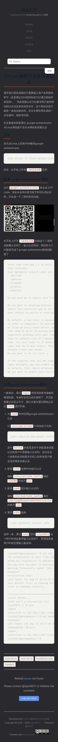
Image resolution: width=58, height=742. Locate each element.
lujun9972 (35, 722)
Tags (29, 31)
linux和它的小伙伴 (45, 659)
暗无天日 (29, 10)
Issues (27, 678)
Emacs (26, 719)
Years (29, 24)
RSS (29, 51)
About (29, 38)
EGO (30, 726)
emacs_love (29, 734)
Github (29, 44)
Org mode (40, 719)
